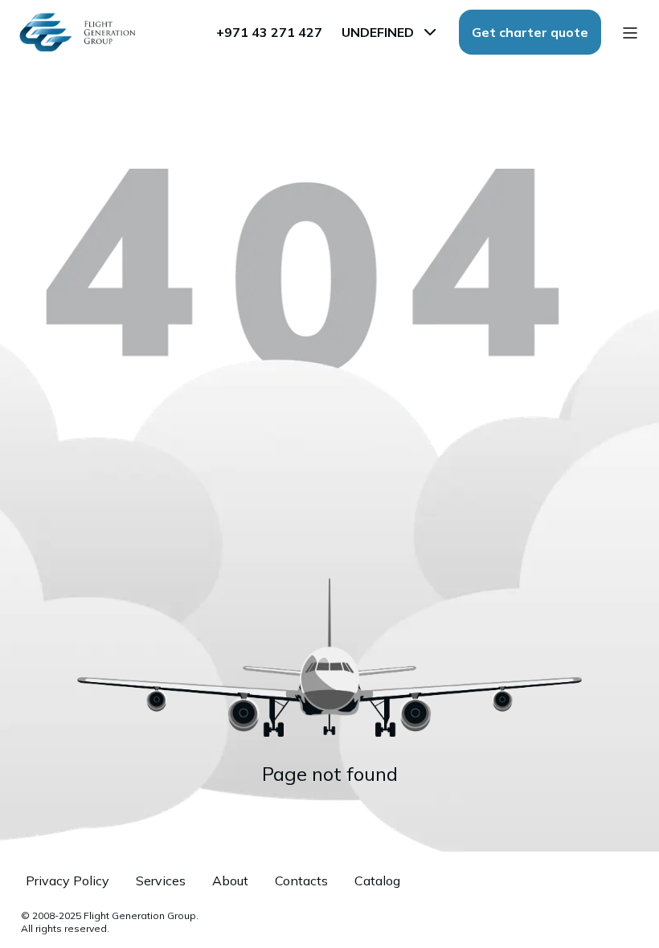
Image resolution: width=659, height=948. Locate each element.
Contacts (301, 880)
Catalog (377, 880)
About (230, 880)
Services (161, 880)
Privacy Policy (67, 880)
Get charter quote (530, 32)
